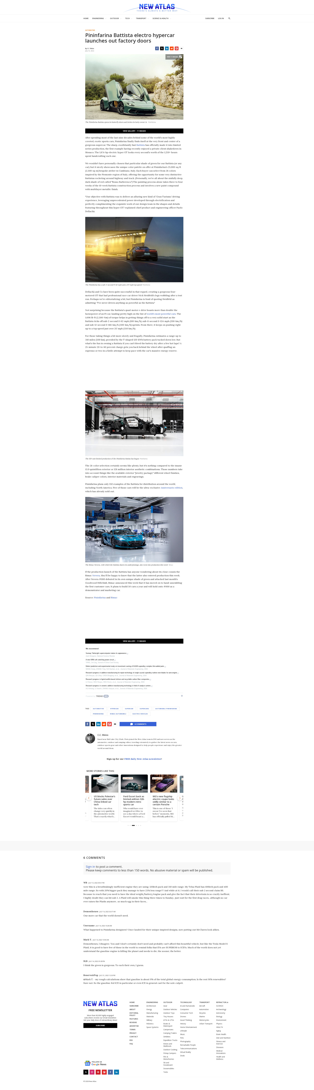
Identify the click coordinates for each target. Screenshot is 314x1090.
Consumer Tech (186, 1013)
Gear (165, 1006)
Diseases (219, 1047)
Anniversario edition (171, 487)
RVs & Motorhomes (168, 1058)
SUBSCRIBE (209, 18)
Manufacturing (152, 1013)
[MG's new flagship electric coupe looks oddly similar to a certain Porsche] (134, 784)
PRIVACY (133, 1033)
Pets (182, 1038)
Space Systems (152, 1027)
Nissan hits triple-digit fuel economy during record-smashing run (163, 800)
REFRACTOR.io (222, 1002)
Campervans (168, 1029)
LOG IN (221, 18)
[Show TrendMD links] (182, 696)
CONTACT (134, 1036)
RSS (131, 1040)
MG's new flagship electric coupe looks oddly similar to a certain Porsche (134, 800)
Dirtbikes (166, 1036)
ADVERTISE (134, 1026)
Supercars (144, 709)
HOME (86, 18)
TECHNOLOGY (186, 1002)
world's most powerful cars (161, 313)
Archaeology (221, 1009)
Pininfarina (100, 597)
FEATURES (134, 1019)
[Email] (181, 48)
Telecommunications (188, 1048)
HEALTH (219, 1027)
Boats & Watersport (167, 1024)
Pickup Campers (169, 1053)
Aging (218, 1031)
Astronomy (220, 1013)
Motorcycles (204, 1020)
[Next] (179, 798)
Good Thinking (186, 1020)
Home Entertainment (188, 1027)
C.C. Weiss (103, 734)
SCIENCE (219, 1006)
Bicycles (202, 1013)
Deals (182, 1055)
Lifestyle (183, 1031)
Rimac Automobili (118, 714)
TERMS (132, 1029)
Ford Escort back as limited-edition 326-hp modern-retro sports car (104, 800)
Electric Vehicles (140, 714)
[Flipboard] (176, 48)
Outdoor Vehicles (170, 1009)
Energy (149, 1009)
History (183, 1023)
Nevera (96, 575)
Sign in (90, 867)
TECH (127, 18)
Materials (150, 1016)
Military (149, 1020)
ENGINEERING (98, 18)
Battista (141, 145)
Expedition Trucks (170, 1040)
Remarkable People (188, 1045)
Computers (184, 1009)
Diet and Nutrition (223, 1038)
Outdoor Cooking (170, 1049)
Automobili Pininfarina (166, 709)
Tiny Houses (168, 1016)
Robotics (149, 1023)
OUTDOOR (114, 18)
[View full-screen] (180, 56)
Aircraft (202, 1006)
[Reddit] (172, 48)
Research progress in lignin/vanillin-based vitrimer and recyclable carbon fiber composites (117, 679)
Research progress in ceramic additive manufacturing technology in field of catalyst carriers (118, 686)
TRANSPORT (141, 18)
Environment (221, 1020)
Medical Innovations (221, 1052)
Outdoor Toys (169, 1013)
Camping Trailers (170, 1033)
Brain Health (221, 1034)
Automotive (90, 30)
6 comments (140, 724)
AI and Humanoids (187, 1006)
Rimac (114, 597)
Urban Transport (205, 1023)
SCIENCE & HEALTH (160, 18)
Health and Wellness (220, 1058)
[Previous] (88, 798)
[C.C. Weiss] (90, 738)
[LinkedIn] (167, 48)
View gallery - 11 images (134, 131)
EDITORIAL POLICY (134, 1014)
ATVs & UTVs (168, 1020)
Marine (202, 1016)
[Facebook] (157, 48)
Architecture (151, 1006)
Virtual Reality (185, 1052)
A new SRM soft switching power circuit (100, 660)
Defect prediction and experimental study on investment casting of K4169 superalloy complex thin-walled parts (125, 666)
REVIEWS (133, 1022)
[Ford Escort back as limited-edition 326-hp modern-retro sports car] (104, 784)
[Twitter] (162, 48)
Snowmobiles (168, 1068)
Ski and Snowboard (167, 1063)
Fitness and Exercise (220, 1042)
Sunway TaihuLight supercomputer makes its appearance (106, 653)
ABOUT (133, 1009)
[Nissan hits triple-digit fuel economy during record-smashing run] (163, 784)
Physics (219, 1023)
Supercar (129, 709)
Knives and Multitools (167, 1045)
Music (182, 1034)
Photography (185, 1041)
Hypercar (114, 709)
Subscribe (100, 1025)
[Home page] (157, 7)
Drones (183, 1016)
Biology (219, 1016)
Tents (165, 1072)
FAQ (131, 1044)
